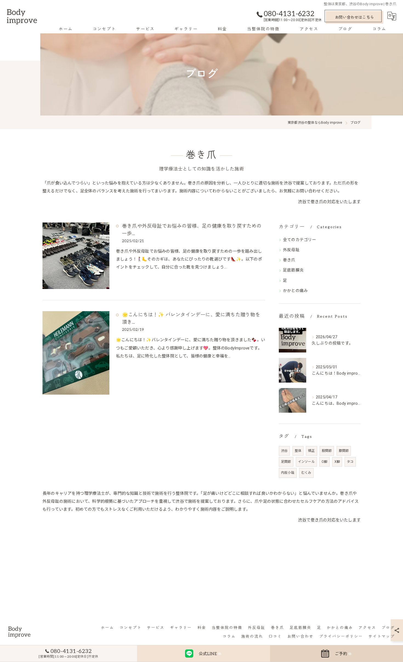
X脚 (337, 462)
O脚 (324, 462)
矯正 (311, 451)
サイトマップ (381, 636)
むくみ (306, 473)
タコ (350, 462)
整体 (298, 451)
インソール (306, 462)
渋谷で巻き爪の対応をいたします (329, 201)
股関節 (327, 451)
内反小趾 (287, 473)
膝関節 (344, 451)
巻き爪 (289, 260)
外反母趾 (291, 250)
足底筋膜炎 (293, 270)
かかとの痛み (295, 290)
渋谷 (284, 451)
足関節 (286, 462)
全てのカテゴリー (299, 240)
